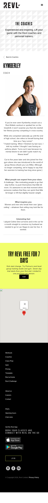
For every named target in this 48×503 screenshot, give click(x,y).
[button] (42, 5)
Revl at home (10, 377)
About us (8, 391)
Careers (8, 395)
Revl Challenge (11, 381)
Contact (8, 399)
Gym (7, 365)
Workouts (8, 353)
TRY (24, 277)
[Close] (25, 304)
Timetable (9, 373)
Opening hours (10, 413)
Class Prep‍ (9, 361)
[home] (12, 5)
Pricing (7, 369)
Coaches (8, 357)
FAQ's (7, 409)
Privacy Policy (34, 477)
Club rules (9, 417)
